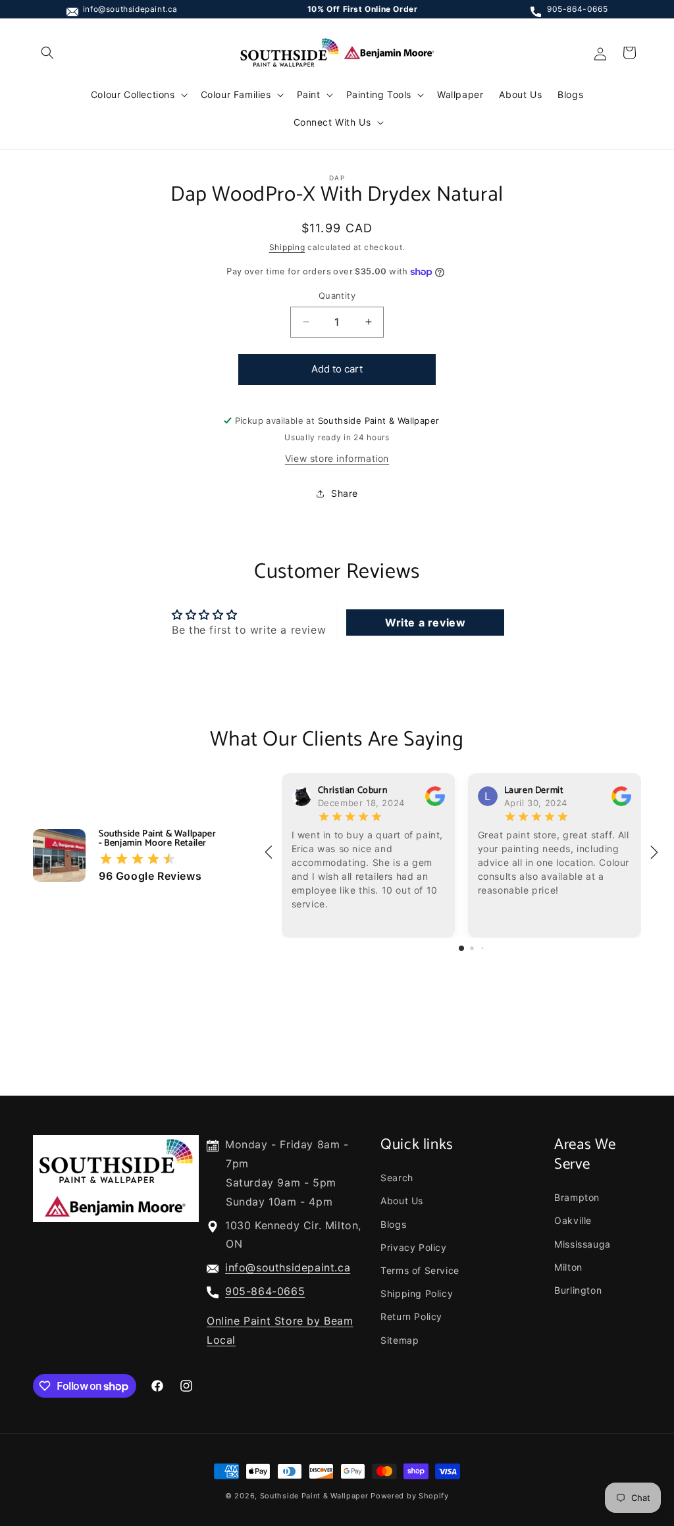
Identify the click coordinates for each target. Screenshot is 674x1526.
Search (396, 1177)
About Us (401, 1200)
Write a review (425, 622)
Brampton (577, 1197)
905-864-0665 (577, 9)
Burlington (578, 1290)
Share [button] (344, 493)
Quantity (337, 295)
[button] (47, 52)
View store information (337, 458)
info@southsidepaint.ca (130, 9)
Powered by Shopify (410, 1495)
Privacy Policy (413, 1247)
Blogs (393, 1224)
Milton (568, 1267)
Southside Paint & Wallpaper (314, 1495)
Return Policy (411, 1316)
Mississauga (582, 1244)
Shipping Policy (416, 1293)
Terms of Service (419, 1270)
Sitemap (399, 1340)
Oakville (573, 1220)
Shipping (287, 247)
